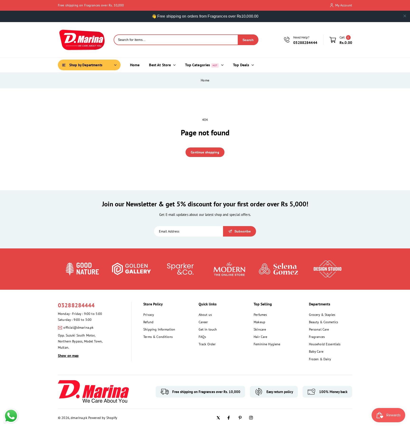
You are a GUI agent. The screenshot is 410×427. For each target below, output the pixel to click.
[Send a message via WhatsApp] (11, 416)
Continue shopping (205, 152)
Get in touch (208, 329)
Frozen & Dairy (320, 359)
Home (205, 80)
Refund (148, 322)
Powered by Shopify (102, 418)
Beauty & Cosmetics (323, 322)
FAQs (202, 337)
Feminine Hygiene (267, 344)
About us (205, 315)
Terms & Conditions (158, 337)
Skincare (260, 329)
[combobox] (176, 39)
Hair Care (260, 337)
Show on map (68, 355)
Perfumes (260, 315)
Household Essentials (325, 344)
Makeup (259, 322)
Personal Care (319, 329)
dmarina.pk (79, 418)
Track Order (207, 344)
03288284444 (76, 305)
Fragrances (317, 337)
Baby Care (316, 351)
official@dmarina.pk (78, 327)
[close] (405, 16)
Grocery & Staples (322, 315)
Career (203, 322)
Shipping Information (159, 329)
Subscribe (242, 231)
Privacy (148, 315)
